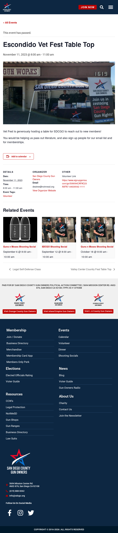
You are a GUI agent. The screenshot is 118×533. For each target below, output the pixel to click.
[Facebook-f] (9, 513)
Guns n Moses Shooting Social (19, 246)
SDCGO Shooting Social (54, 246)
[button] (110, 7)
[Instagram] (20, 513)
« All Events (10, 22)
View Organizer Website (44, 190)
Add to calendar (19, 156)
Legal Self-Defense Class (26, 269)
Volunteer (7, 195)
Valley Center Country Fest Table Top (91, 269)
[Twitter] (31, 513)
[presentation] (20, 229)
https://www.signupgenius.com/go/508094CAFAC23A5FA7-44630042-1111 (74, 183)
